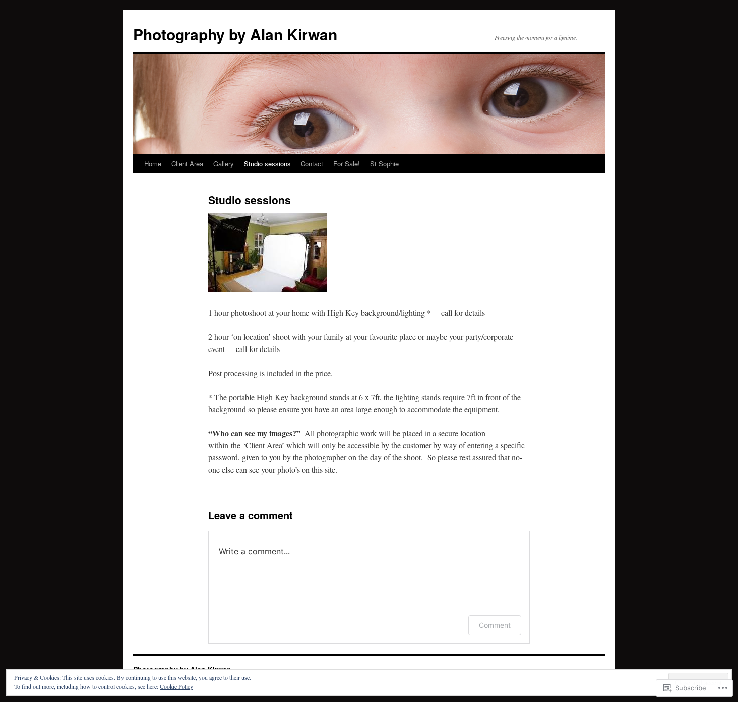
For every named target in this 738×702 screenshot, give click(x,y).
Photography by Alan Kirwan (235, 34)
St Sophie (384, 163)
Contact (312, 163)
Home (152, 163)
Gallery (223, 163)
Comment (495, 625)
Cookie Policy (176, 686)
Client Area (187, 163)
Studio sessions (267, 163)
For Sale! (346, 163)
